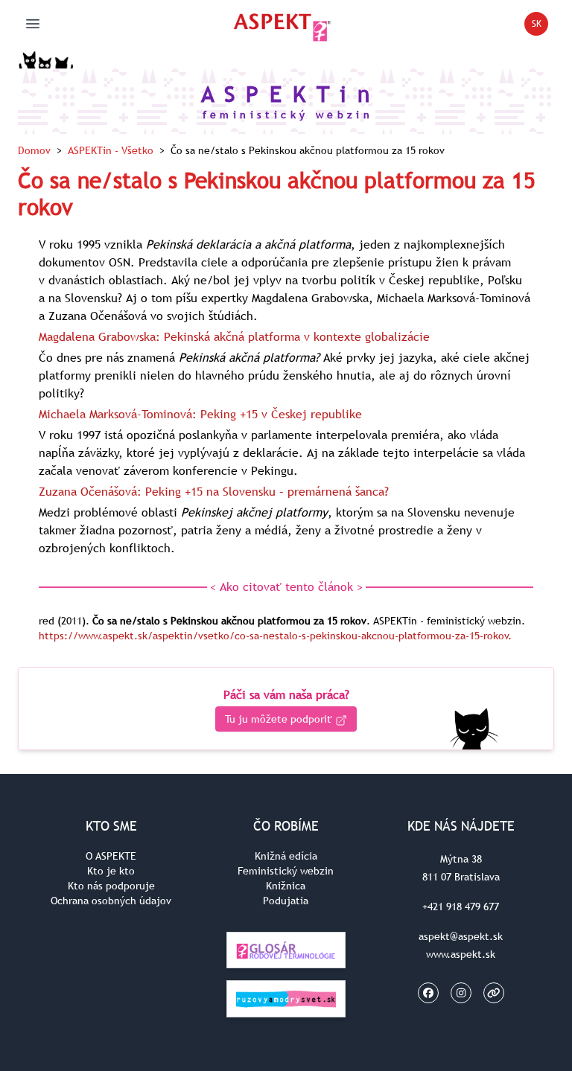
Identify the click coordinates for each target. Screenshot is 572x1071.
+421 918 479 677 (460, 906)
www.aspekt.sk (460, 954)
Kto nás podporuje (111, 885)
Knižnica (285, 885)
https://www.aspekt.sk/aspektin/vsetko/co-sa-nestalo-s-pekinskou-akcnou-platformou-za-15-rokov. (275, 635)
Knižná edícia (286, 856)
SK (540, 26)
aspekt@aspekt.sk (461, 936)
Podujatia (285, 900)
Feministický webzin (286, 870)
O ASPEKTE (111, 856)
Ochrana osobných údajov (111, 900)
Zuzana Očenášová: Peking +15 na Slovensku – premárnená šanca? (214, 491)
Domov (34, 150)
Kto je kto (111, 870)
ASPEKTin (110, 150)
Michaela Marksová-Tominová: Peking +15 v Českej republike (200, 414)
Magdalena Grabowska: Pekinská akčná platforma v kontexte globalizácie (234, 336)
